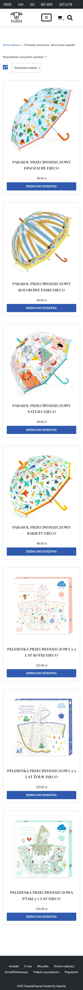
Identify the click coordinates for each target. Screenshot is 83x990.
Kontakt (8, 4)
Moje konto (47, 4)
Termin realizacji (64, 966)
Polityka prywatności (46, 972)
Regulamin (71, 972)
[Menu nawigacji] (46, 17)
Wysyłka (42, 966)
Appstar (61, 986)
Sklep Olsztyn (65, 4)
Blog (32, 4)
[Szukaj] (70, 17)
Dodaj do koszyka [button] (41, 186)
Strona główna (11, 44)
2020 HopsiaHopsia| (29, 986)
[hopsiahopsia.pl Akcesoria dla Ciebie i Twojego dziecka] (16, 17)
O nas (21, 4)
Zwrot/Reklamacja (16, 972)
